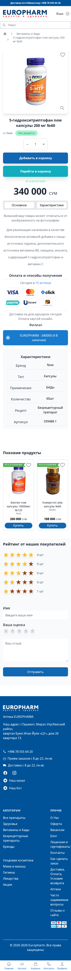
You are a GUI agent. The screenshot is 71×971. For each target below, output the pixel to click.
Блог (53, 836)
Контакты (57, 853)
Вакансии (57, 830)
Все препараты (14, 818)
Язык (59, 14)
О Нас (54, 818)
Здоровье (10, 824)
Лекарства (10, 878)
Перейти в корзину (35, 171)
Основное (19, 205)
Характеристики (52, 205)
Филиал (35, 325)
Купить (18, 525)
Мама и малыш (14, 866)
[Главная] (5, 34)
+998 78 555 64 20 (20, 752)
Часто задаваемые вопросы (59, 899)
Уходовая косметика (18, 860)
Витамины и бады (28, 34)
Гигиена (9, 872)
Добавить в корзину (35, 158)
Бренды (8, 846)
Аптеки (55, 889)
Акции (7, 884)
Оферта (56, 824)
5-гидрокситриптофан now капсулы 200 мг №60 (39, 39)
